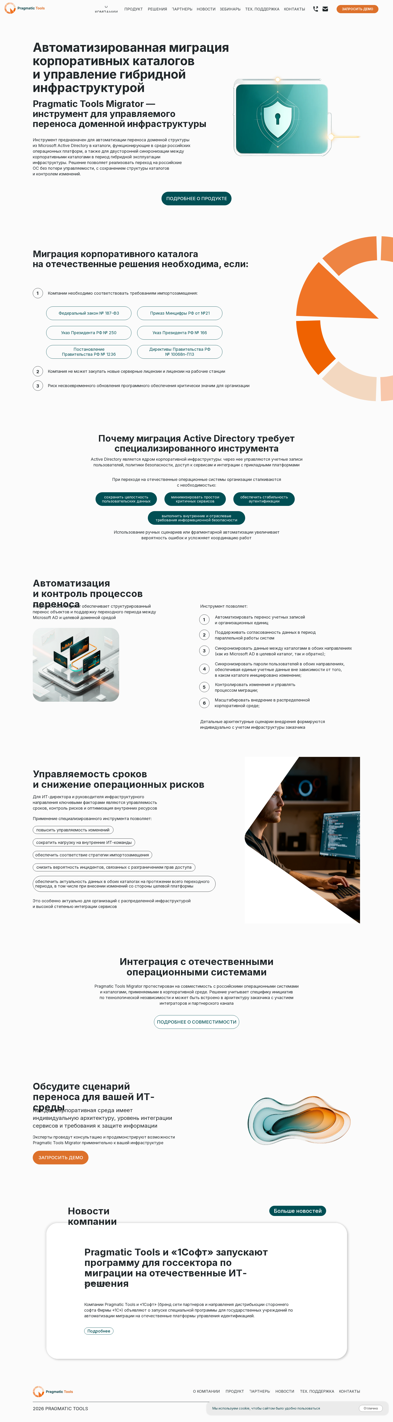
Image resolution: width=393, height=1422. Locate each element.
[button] (357, 9)
